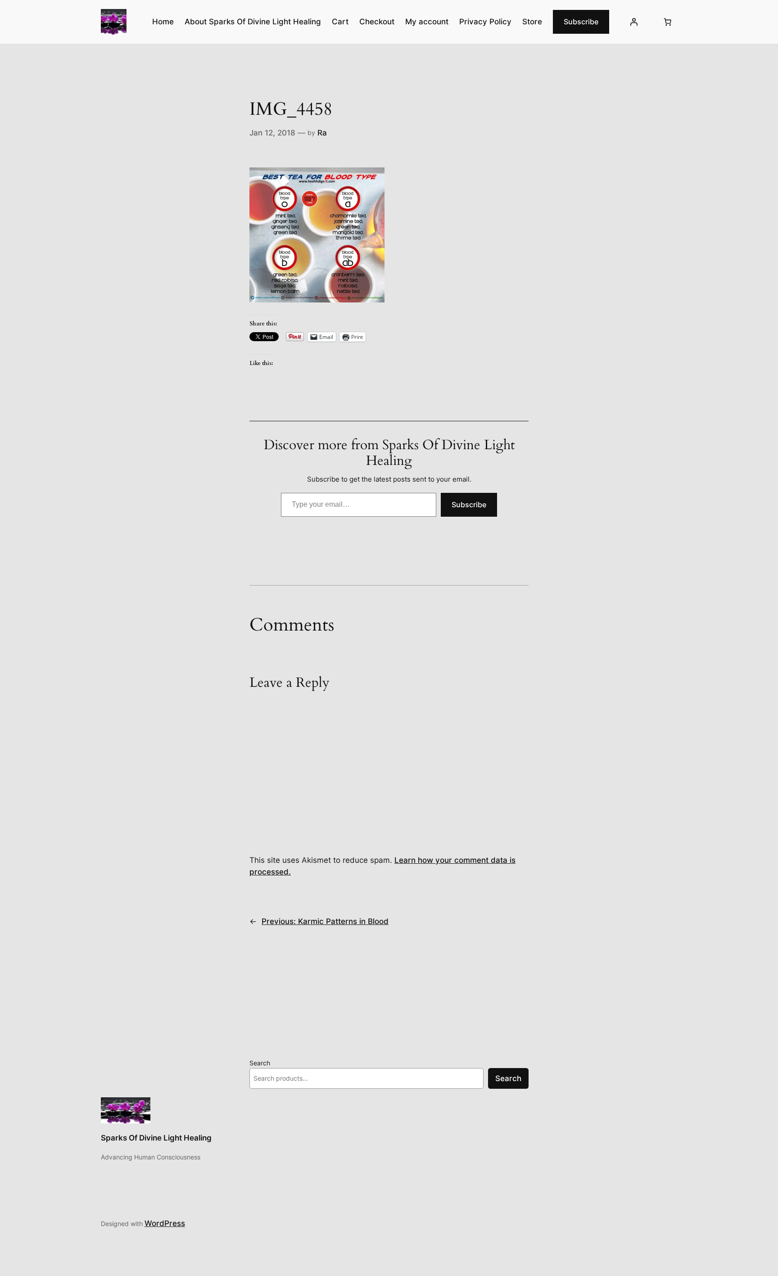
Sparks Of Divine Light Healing (156, 1137)
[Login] (633, 22)
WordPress (165, 1223)
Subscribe (581, 21)
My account (426, 21)
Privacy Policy (485, 21)
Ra (322, 132)
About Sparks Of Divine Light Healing (253, 21)
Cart (340, 21)
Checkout (376, 21)
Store (532, 21)
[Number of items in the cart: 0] (667, 22)
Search (259, 1063)
